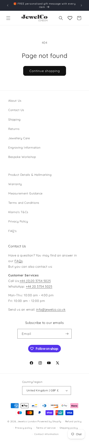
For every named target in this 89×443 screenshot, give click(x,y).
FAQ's (12, 231)
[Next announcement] (81, 5)
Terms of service (46, 427)
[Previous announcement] (7, 5)
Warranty (15, 184)
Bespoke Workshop (22, 157)
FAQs (18, 261)
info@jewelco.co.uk (51, 309)
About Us (15, 101)
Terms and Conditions (23, 203)
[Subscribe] (66, 334)
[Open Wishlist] (70, 18)
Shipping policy (69, 427)
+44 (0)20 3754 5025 (35, 281)
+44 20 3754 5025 (39, 286)
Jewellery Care (19, 138)
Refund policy (73, 421)
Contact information (46, 434)
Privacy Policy (18, 221)
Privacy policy (23, 427)
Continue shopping (44, 71)
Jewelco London (27, 421)
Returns (13, 129)
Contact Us (16, 110)
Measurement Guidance (25, 193)
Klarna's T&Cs (18, 212)
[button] (8, 18)
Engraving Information (24, 147)
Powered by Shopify (49, 421)
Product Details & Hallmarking (30, 175)
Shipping (14, 119)
